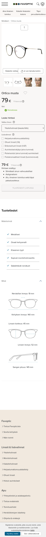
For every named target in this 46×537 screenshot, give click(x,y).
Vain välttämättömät (31, 533)
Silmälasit (5, 21)
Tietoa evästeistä (11, 501)
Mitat (4, 280)
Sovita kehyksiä (10, 432)
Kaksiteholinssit (11, 463)
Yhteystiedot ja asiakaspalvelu (17, 495)
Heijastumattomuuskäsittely (16, 469)
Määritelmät (7, 221)
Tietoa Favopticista (12, 426)
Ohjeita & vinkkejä (12, 518)
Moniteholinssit (10, 458)
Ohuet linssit (9, 475)
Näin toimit (8, 437)
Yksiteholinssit (10, 452)
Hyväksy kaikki (12, 533)
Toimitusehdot (10, 507)
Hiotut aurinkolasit (12, 480)
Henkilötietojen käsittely (14, 512)
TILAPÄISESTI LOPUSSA (23, 187)
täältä (32, 530)
